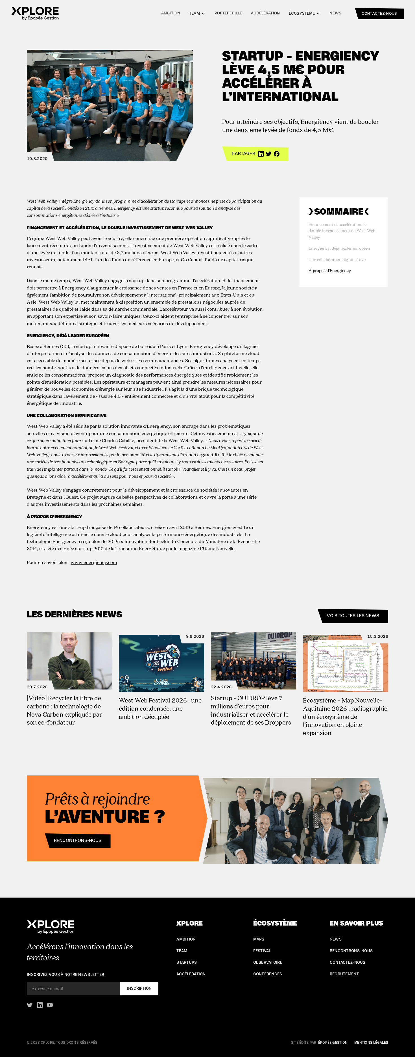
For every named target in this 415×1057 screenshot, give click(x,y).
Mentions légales (371, 1042)
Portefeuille (228, 13)
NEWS (336, 939)
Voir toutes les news (353, 616)
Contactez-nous (348, 963)
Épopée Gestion (333, 1042)
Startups (186, 963)
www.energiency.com (94, 562)
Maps (259, 939)
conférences (267, 974)
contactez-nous (379, 13)
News (335, 13)
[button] (197, 13)
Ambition (170, 13)
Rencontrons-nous (78, 840)
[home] (35, 13)
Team (181, 951)
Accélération (265, 13)
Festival (262, 951)
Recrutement (344, 974)
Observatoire (267, 963)
